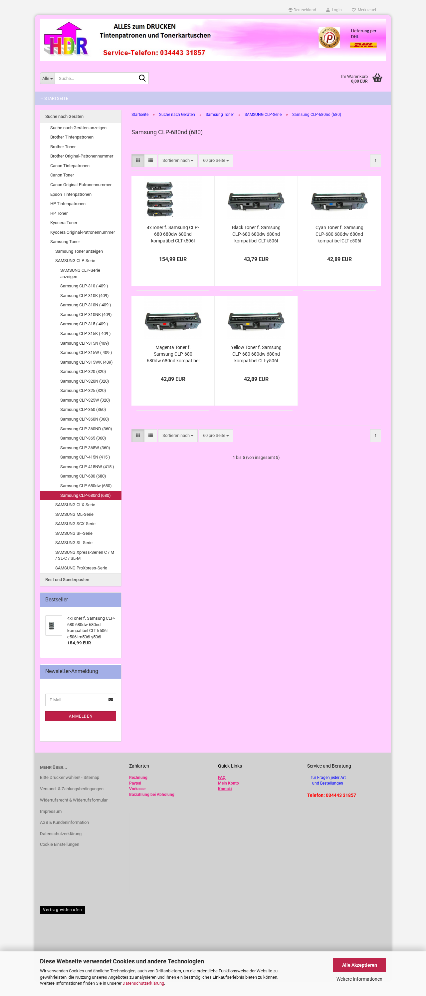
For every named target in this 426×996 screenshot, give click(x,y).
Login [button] (336, 10)
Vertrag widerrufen (62, 909)
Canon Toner (62, 174)
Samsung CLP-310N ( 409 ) (85, 304)
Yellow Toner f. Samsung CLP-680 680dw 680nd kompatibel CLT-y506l (256, 354)
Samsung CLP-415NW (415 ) (87, 466)
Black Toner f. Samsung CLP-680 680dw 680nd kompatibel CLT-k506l (256, 234)
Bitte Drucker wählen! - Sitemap (69, 777)
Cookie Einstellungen (59, 844)
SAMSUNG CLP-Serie (75, 260)
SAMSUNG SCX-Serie (75, 523)
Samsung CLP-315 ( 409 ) (84, 323)
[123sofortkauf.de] (213, 40)
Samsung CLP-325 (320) (83, 390)
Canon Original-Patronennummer (80, 184)
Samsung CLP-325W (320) (85, 400)
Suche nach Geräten (64, 116)
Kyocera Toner (63, 222)
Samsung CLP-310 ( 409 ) (84, 285)
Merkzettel (366, 10)
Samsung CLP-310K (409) (84, 295)
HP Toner (59, 213)
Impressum (51, 811)
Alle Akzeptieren (359, 965)
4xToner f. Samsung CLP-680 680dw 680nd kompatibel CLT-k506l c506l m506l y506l (173, 234)
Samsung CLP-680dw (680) (86, 485)
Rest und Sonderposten (67, 579)
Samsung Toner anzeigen (79, 251)
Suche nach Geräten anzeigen (78, 127)
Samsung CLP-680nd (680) (85, 495)
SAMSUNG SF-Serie (74, 533)
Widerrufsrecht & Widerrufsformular (73, 800)
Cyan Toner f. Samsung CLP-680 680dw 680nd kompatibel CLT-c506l (339, 234)
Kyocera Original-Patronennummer (82, 232)
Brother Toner (63, 146)
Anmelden (81, 716)
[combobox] (178, 160)
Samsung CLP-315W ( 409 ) (86, 352)
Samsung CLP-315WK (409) (86, 362)
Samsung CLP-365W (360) (85, 447)
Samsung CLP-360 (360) (83, 409)
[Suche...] (142, 79)
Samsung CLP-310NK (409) (86, 314)
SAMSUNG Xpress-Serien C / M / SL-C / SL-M (84, 555)
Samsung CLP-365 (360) (83, 438)
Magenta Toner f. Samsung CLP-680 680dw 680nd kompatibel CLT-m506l (173, 354)
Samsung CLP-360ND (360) (86, 428)
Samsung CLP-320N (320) (84, 381)
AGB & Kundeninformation (64, 822)
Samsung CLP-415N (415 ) (85, 457)
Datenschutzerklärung (143, 983)
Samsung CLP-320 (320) (83, 371)
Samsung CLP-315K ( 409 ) (85, 333)
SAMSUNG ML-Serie (74, 514)
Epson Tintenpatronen (71, 194)
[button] (302, 10)
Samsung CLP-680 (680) (83, 476)
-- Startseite (54, 98)
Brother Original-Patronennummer (81, 156)
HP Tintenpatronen (68, 203)
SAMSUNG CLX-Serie (75, 504)
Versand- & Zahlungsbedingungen (72, 788)
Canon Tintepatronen (70, 165)
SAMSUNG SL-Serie (74, 542)
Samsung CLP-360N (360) (84, 419)
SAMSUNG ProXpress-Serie (81, 567)
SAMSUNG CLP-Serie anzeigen (80, 273)
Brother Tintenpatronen (72, 137)
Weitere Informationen (359, 979)
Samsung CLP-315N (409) (84, 343)
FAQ (221, 777)
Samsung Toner (65, 241)
